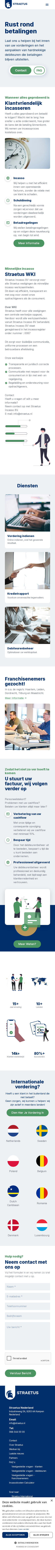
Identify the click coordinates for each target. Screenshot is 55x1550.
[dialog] (27, 1523)
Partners (13, 1458)
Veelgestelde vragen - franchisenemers (23, 1477)
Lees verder (23, 1529)
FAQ (39, 70)
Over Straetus (16, 1445)
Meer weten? (27, 944)
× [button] (51, 1500)
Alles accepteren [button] (15, 1535)
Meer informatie (28, 243)
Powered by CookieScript (27, 1547)
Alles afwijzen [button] (41, 1535)
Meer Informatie (14, 698)
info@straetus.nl (17, 1423)
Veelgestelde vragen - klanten (27, 1466)
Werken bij (14, 1449)
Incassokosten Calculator (21, 1482)
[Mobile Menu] (47, 5)
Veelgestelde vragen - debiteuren (29, 1471)
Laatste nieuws (16, 1453)
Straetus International (22, 1496)
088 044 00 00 (17, 1431)
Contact (20, 70)
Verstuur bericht (20, 1373)
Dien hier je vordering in (27, 1112)
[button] (27, 1542)
